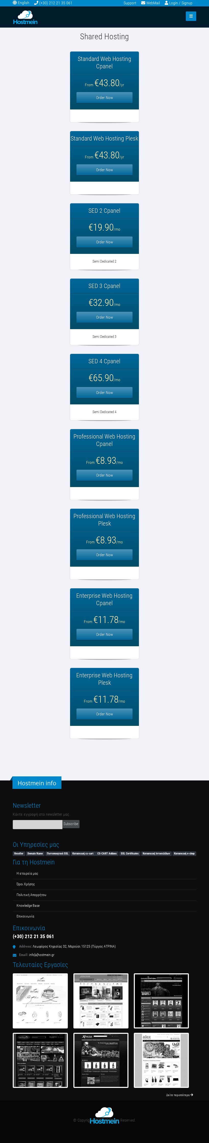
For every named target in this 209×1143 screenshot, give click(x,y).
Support (130, 3)
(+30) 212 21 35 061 (55, 3)
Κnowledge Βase (28, 905)
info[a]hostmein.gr (41, 955)
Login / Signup (180, 3)
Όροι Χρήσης (26, 884)
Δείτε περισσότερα (178, 1095)
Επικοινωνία (25, 916)
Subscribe (70, 824)
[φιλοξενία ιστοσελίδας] (161, 1000)
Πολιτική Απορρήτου (31, 895)
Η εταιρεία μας (27, 873)
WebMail (153, 3)
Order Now (104, 97)
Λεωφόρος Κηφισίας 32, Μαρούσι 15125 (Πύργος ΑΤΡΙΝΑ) (74, 946)
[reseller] (100, 1060)
